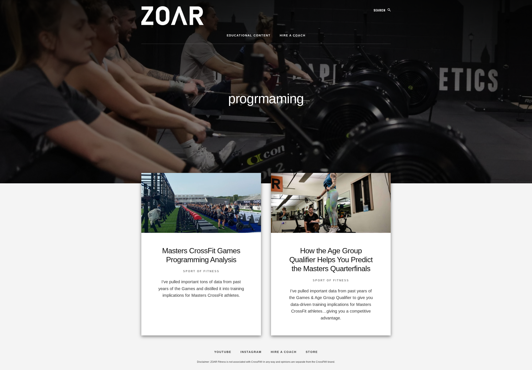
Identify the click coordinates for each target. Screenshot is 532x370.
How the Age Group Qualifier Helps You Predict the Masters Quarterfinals (331, 259)
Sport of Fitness (201, 271)
